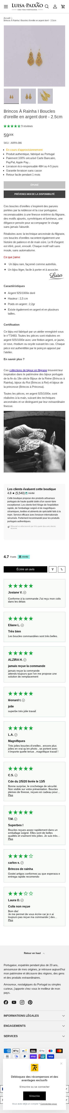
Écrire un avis (25, 569)
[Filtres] (52, 569)
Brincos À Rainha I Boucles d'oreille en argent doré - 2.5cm (30, 20)
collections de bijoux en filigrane (28, 370)
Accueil (7, 18)
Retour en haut (32, 953)
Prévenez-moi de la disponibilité (34, 194)
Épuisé (35, 185)
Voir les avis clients (21, 533)
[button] (63, 7)
